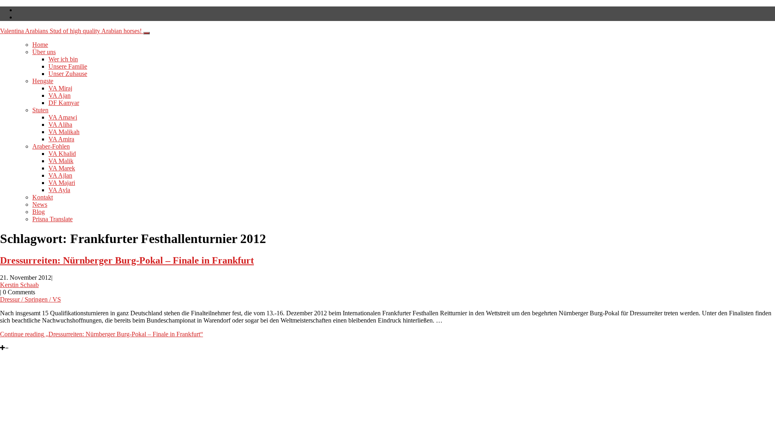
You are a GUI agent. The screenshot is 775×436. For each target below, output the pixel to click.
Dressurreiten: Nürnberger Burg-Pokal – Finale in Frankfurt (127, 260)
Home (40, 44)
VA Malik (60, 160)
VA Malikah (64, 131)
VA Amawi (62, 117)
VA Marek (61, 168)
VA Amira (61, 139)
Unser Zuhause (67, 73)
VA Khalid (62, 153)
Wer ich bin (63, 59)
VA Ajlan (60, 175)
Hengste (42, 81)
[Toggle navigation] (146, 33)
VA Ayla (59, 190)
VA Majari (61, 182)
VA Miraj (60, 88)
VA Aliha (60, 124)
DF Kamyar (63, 102)
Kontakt (42, 197)
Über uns (44, 51)
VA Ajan (59, 95)
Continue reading (101, 334)
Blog (38, 211)
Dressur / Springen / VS (30, 299)
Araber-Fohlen (51, 146)
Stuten (40, 110)
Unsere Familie (67, 66)
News (39, 204)
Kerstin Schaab (19, 284)
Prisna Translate (52, 219)
